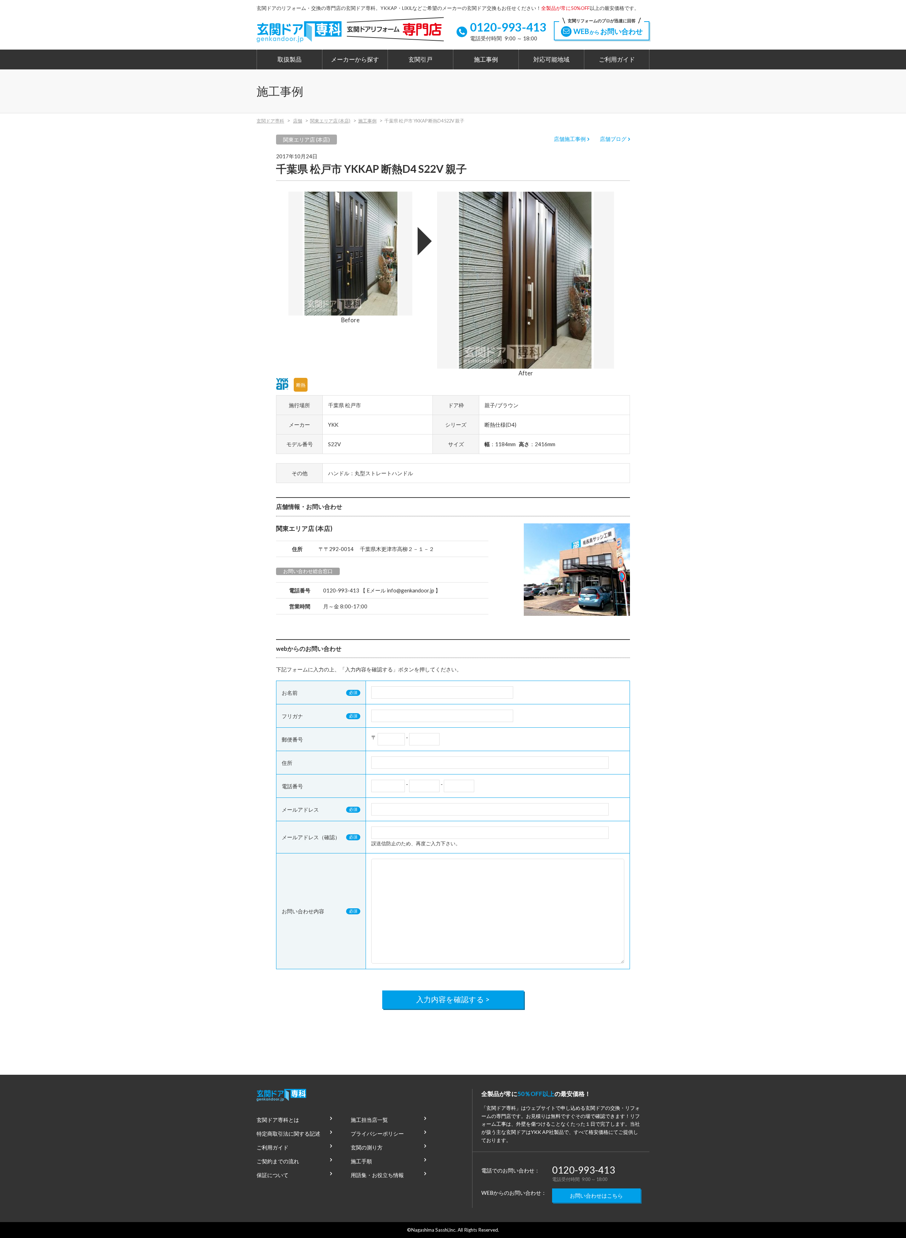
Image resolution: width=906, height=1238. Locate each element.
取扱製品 (289, 59)
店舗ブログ (613, 139)
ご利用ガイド (617, 59)
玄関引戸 (420, 59)
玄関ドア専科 (270, 121)
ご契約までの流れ (278, 1161)
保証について (272, 1175)
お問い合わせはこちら (596, 1195)
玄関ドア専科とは (278, 1120)
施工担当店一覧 (369, 1120)
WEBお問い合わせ (605, 28)
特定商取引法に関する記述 (288, 1133)
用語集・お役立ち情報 (377, 1175)
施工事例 (486, 59)
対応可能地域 (551, 59)
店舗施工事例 (570, 139)
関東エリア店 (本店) (330, 121)
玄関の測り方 (367, 1147)
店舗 (297, 121)
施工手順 (361, 1161)
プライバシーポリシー (377, 1133)
